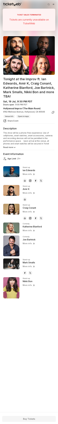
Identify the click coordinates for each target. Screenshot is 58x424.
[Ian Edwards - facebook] (35, 181)
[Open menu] (53, 4)
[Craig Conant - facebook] (35, 218)
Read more (8, 147)
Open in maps (23, 116)
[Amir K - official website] (25, 199)
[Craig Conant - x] (41, 218)
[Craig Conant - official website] (25, 218)
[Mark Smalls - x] (30, 273)
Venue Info (9, 116)
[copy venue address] (53, 112)
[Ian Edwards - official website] (25, 181)
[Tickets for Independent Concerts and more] (12, 4)
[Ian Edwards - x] (41, 181)
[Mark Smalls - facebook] (25, 273)
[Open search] (48, 4)
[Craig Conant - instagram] (30, 218)
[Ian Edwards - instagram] (30, 181)
